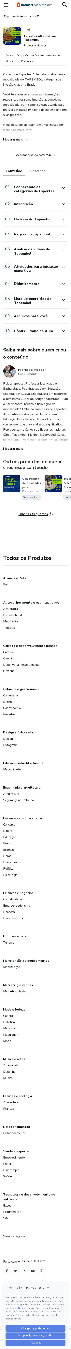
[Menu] (6, 5)
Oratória (8, 671)
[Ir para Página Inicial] (34, 5)
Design (8, 739)
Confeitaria (10, 695)
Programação (12, 1212)
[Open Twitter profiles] (15, 1271)
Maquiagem (11, 1035)
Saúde (7, 1176)
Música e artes (14, 1059)
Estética (9, 1022)
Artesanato (11, 1065)
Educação (9, 837)
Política (8, 868)
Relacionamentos (16, 1127)
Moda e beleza (14, 1009)
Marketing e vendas (18, 985)
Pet (5, 584)
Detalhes (37, 171)
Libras (7, 856)
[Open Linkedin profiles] (24, 1271)
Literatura (10, 862)
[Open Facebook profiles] (6, 1271)
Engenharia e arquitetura (22, 787)
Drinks (7, 702)
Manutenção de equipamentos (26, 961)
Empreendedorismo (16, 905)
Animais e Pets (14, 578)
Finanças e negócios (18, 893)
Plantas (8, 1109)
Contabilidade (12, 899)
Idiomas (8, 850)
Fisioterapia (11, 1170)
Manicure (9, 1028)
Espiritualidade (13, 615)
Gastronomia (12, 708)
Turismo (8, 942)
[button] (31, 188)
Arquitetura (11, 794)
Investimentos (13, 918)
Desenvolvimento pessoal (21, 665)
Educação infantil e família (23, 763)
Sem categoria (14, 1236)
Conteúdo (14, 171)
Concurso (9, 824)
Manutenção (11, 967)
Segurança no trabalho (18, 800)
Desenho (9, 1072)
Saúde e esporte (16, 1151)
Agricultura (10, 1102)
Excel (7, 1205)
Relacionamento (14, 1133)
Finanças (9, 912)
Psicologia (10, 875)
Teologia (9, 628)
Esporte (8, 1164)
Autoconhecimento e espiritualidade (31, 602)
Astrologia (10, 609)
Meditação (10, 621)
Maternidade (12, 769)
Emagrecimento (14, 1157)
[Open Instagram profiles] (41, 1271)
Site (6, 1218)
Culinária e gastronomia (21, 689)
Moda (7, 1041)
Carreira (8, 652)
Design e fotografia (18, 732)
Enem (7, 843)
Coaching (9, 658)
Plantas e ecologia (17, 1096)
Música (8, 1078)
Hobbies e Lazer (15, 936)
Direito (8, 831)
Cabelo (8, 1016)
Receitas (9, 714)
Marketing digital (15, 991)
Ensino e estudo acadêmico (24, 818)
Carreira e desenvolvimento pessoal (31, 646)
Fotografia (10, 745)
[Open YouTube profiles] (33, 1271)
